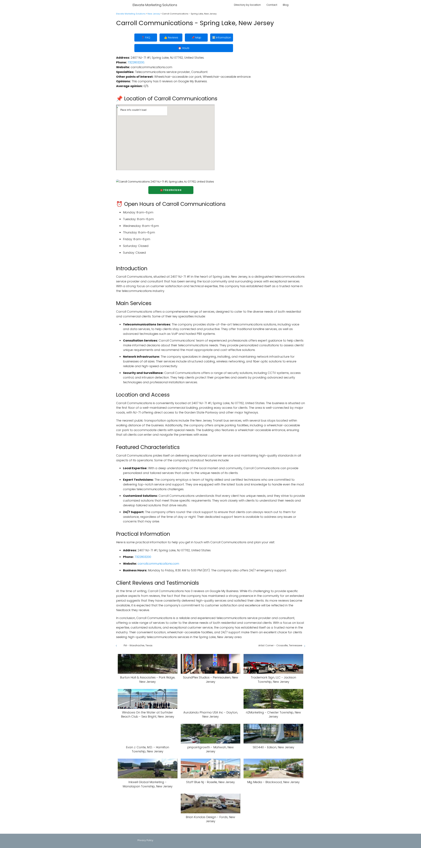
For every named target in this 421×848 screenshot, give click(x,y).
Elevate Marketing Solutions (155, 5)
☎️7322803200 (171, 190)
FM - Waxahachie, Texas (138, 645)
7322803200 (136, 62)
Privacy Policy (145, 840)
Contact (271, 5)
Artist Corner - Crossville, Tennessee (280, 645)
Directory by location (247, 5)
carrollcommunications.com (158, 564)
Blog (285, 5)
